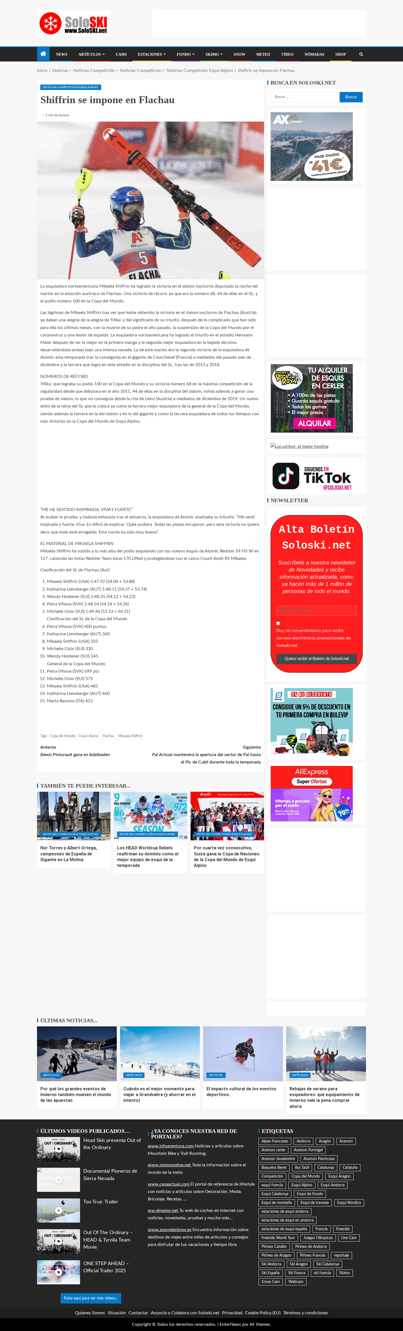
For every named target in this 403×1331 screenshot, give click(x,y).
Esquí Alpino (88, 736)
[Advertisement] (259, 22)
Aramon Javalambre (278, 1159)
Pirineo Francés (312, 1255)
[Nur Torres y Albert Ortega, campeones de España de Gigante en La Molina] (73, 816)
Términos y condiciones (305, 1313)
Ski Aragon (299, 1264)
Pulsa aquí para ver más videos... (91, 1298)
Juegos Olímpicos (318, 1238)
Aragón (325, 1141)
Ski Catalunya (327, 1264)
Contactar (138, 1313)
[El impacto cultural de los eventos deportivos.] (243, 1053)
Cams (121, 54)
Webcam (295, 1282)
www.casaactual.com (169, 1184)
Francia (322, 1229)
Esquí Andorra (333, 1185)
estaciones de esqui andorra (285, 1212)
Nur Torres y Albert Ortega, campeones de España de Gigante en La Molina (68, 853)
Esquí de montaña (277, 1203)
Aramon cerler (273, 1150)
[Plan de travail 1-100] (312, 146)
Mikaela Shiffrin (130, 736)
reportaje (341, 1255)
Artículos (89, 54)
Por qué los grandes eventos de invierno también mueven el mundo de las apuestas (75, 1094)
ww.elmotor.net (163, 1210)
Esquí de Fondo (310, 1194)
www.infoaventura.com (171, 1146)
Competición (272, 1176)
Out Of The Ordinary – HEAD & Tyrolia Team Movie (108, 1239)
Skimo (212, 54)
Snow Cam (271, 1282)
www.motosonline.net (170, 1165)
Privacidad (232, 1313)
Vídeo (287, 54)
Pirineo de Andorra (311, 1247)
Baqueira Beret (274, 1168)
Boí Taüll (302, 1168)
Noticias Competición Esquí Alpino (70, 87)
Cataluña (350, 1168)
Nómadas (314, 54)
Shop (340, 54)
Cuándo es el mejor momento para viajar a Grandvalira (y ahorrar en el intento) (159, 1094)
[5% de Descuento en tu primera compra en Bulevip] (312, 722)
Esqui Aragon (339, 1176)
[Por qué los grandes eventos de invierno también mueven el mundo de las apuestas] (77, 1053)
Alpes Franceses (275, 1141)
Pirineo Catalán (274, 1247)
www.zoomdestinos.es (169, 1230)
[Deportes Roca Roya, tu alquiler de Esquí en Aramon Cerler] (312, 398)
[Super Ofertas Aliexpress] (312, 793)
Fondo (184, 54)
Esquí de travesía (314, 1203)
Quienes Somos (90, 1313)
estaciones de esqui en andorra (288, 1220)
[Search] (361, 54)
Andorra (303, 1141)
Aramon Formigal (308, 1150)
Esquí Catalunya (275, 1194)
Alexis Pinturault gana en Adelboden (75, 751)
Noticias (216, 1075)
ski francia (322, 1273)
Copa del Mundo (62, 736)
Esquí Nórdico (349, 1203)
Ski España (271, 1273)
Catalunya (325, 1168)
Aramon (346, 1141)
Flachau (108, 736)
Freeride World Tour (278, 1238)
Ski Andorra (271, 1264)
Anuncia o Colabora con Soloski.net (185, 1313)
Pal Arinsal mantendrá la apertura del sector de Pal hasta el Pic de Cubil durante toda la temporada (206, 754)
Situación (117, 1313)
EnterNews (230, 1324)
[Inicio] (43, 54)
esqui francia (272, 1185)
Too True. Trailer (100, 1202)
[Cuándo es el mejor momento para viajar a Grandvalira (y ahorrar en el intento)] (160, 1053)
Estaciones (150, 54)
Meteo (263, 54)
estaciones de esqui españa (284, 1229)
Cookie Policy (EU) (262, 1313)
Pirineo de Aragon (276, 1255)
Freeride (343, 1229)
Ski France (296, 1273)
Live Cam (349, 1238)
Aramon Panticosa (318, 1159)
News (61, 54)
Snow (239, 54)
